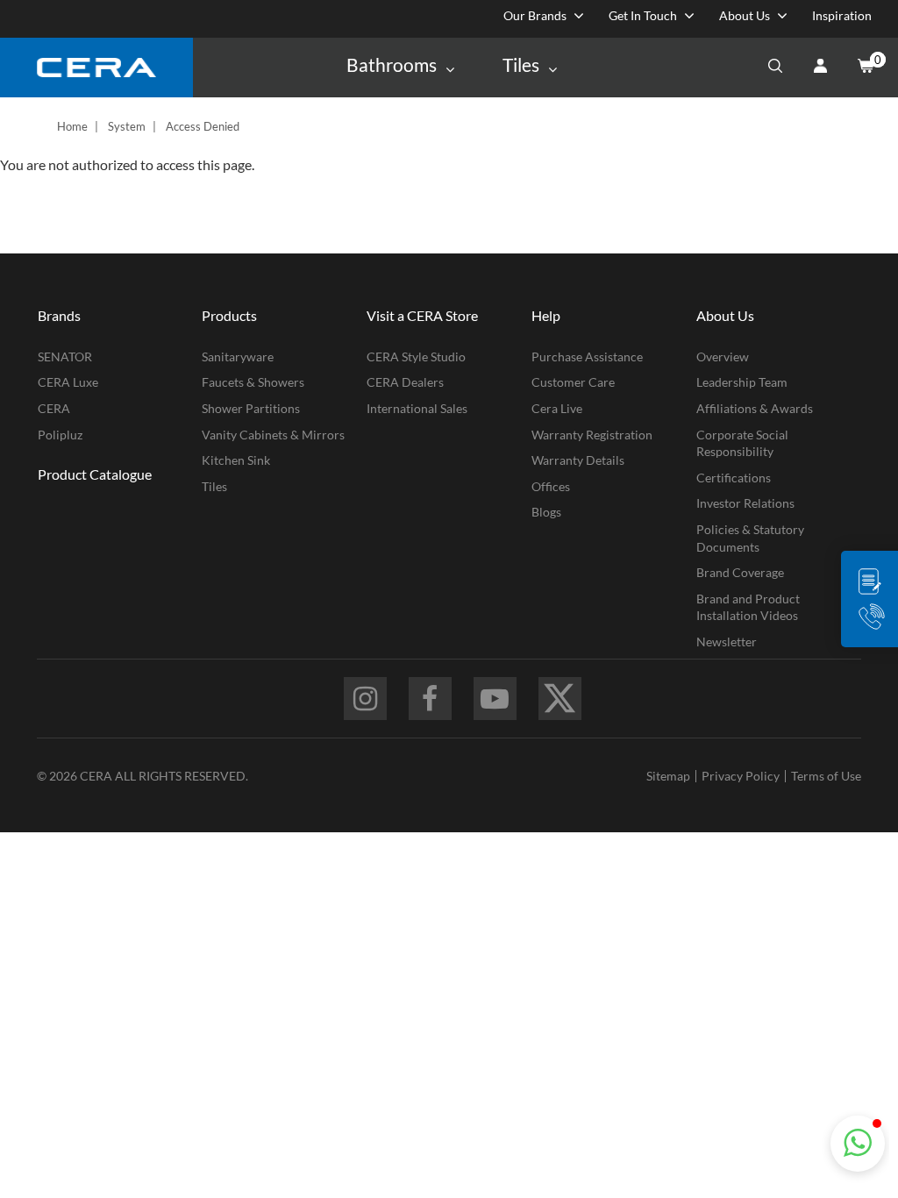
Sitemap (668, 775)
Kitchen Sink (236, 460)
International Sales (417, 408)
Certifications (733, 477)
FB (430, 698)
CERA (54, 408)
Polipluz (60, 434)
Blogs (546, 511)
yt (495, 698)
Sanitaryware (238, 356)
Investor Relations (745, 503)
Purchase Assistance (587, 356)
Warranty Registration (591, 434)
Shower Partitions (251, 408)
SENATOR (65, 356)
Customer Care (573, 381)
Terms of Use (826, 775)
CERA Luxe (68, 381)
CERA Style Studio (416, 356)
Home (72, 126)
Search (775, 68)
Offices (550, 486)
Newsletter (726, 641)
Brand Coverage (740, 572)
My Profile (820, 68)
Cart (865, 68)
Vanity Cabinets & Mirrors (273, 434)
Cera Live (556, 408)
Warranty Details (577, 460)
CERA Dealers (405, 381)
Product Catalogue (95, 474)
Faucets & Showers (253, 381)
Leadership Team (742, 381)
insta (365, 698)
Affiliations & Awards (754, 408)
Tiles (214, 486)
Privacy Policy (741, 775)
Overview (722, 356)
